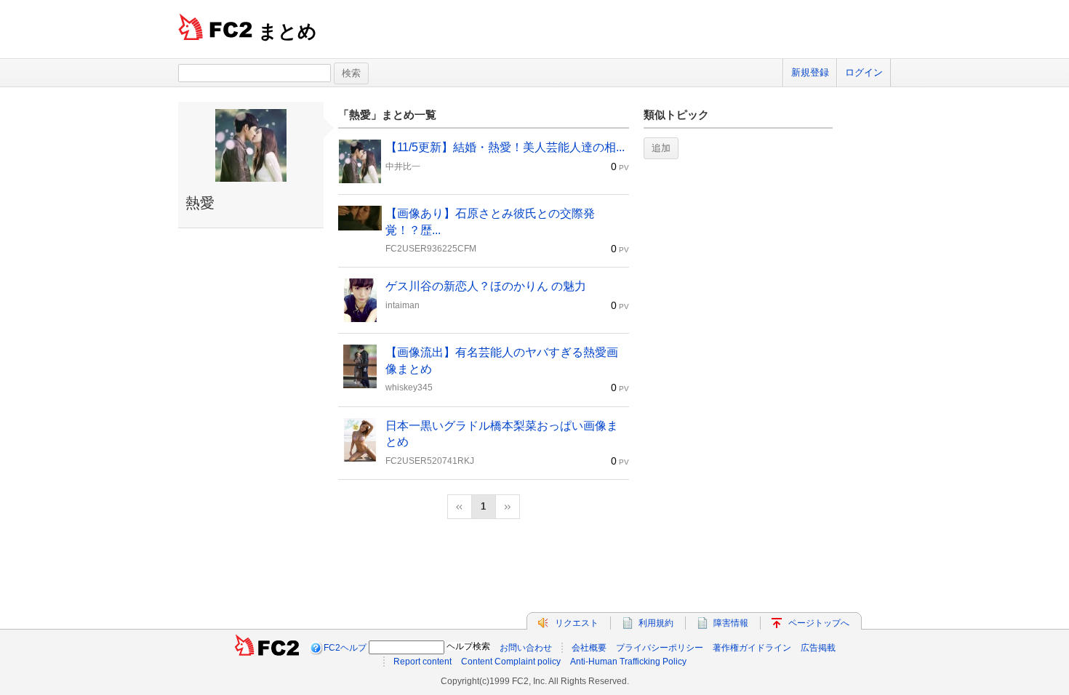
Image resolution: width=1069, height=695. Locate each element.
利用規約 (655, 623)
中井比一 (402, 166)
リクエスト (576, 623)
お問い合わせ (526, 648)
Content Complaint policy (511, 661)
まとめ (287, 31)
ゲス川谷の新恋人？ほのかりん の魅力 (485, 286)
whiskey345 (409, 387)
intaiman (402, 305)
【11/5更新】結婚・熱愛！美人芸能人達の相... (505, 147)
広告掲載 (818, 648)
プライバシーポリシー (659, 648)
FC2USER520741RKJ (429, 461)
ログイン (864, 72)
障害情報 (730, 623)
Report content (422, 661)
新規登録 (810, 72)
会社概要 (589, 648)
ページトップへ (818, 623)
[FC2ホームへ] (267, 648)
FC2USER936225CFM (430, 249)
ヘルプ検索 (468, 646)
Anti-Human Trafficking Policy (628, 661)
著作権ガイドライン (752, 648)
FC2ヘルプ (345, 648)
